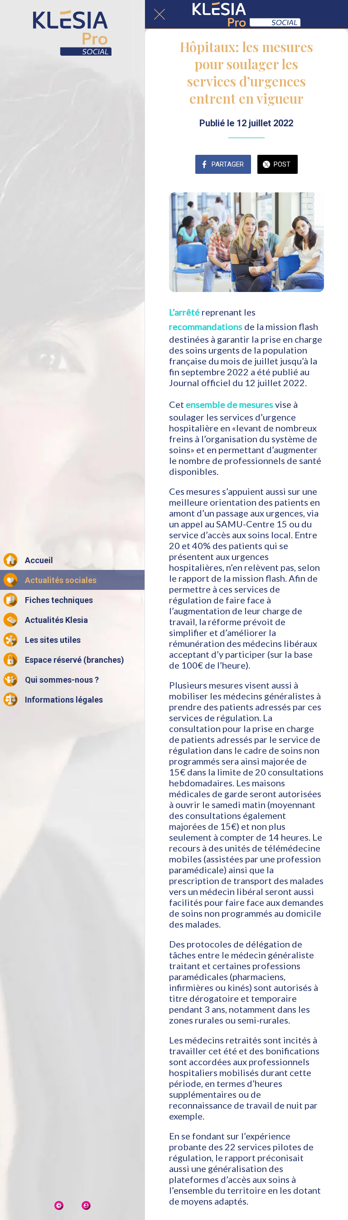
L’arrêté (184, 311)
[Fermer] (159, 14)
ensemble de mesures (229, 404)
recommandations (205, 326)
